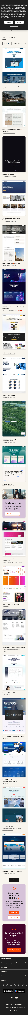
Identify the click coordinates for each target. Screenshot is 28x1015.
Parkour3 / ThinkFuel (9, 354)
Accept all (9, 22)
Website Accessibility (17, 1007)
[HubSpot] (14, 998)
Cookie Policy (6, 17)
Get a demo (14, 912)
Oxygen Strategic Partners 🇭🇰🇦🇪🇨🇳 (13, 310)
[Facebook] (3, 985)
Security (7, 1007)
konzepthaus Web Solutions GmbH (13, 562)
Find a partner (14, 917)
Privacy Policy (18, 1004)
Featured (13, 37)
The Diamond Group (9, 133)
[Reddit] (23, 985)
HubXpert (6, 88)
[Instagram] (7, 985)
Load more (14, 880)
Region (5, 43)
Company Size (16, 43)
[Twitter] (15, 985)
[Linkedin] (19, 985)
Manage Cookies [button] (14, 1011)
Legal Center (9, 1004)
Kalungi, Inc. (7, 694)
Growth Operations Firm (10, 176)
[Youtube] (11, 985)
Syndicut (6, 606)
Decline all (19, 22)
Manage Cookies (14, 26)
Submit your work (12, 514)
